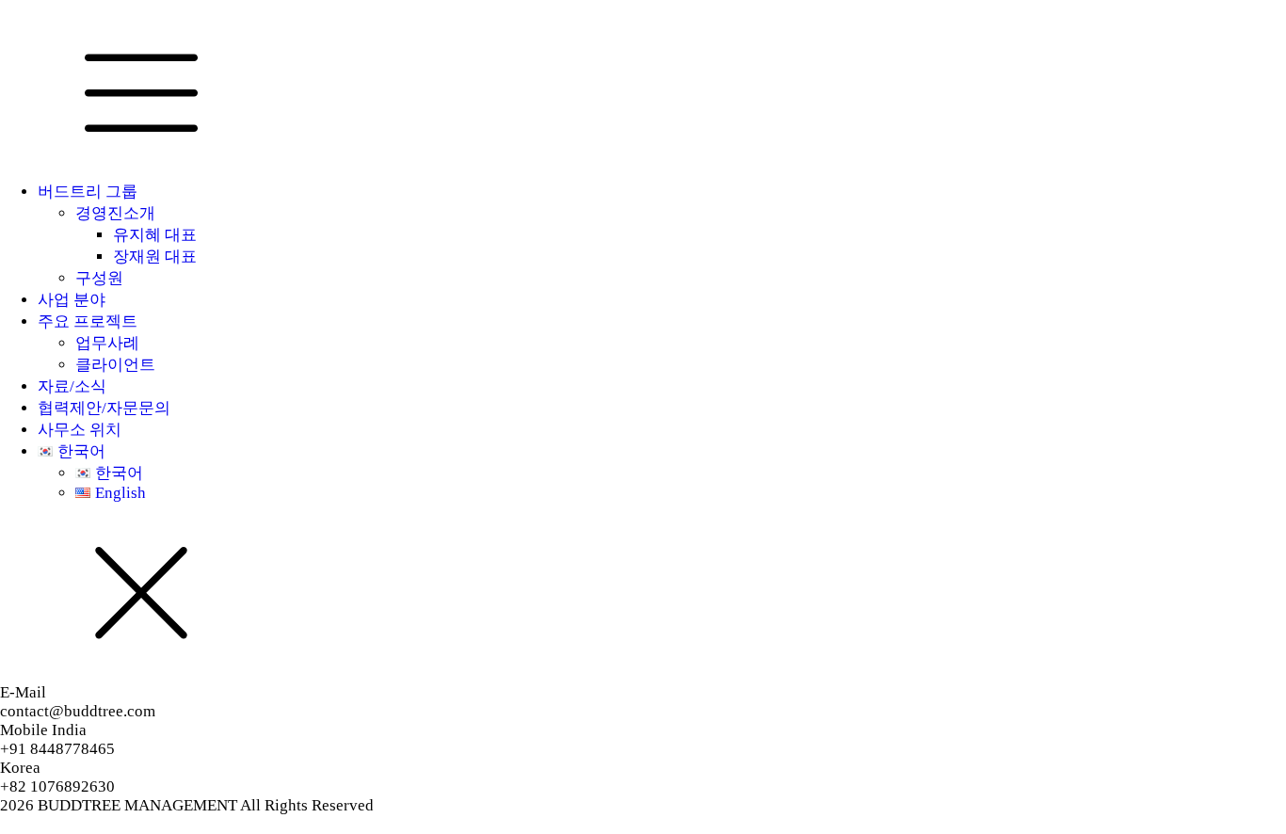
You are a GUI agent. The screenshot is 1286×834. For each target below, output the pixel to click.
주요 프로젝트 (87, 321)
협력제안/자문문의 (104, 408)
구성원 (99, 278)
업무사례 (107, 343)
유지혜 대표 (155, 235)
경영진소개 (115, 213)
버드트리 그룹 (87, 191)
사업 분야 (71, 300)
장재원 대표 (155, 256)
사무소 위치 (79, 430)
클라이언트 (115, 365)
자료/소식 (72, 386)
